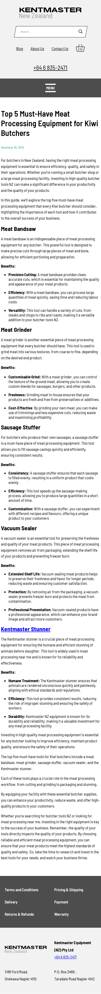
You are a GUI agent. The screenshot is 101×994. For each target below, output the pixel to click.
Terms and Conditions (22, 889)
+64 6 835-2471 (50, 67)
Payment (61, 901)
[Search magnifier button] (80, 31)
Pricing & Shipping (68, 889)
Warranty (61, 914)
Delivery (11, 901)
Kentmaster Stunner (25, 628)
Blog (19, 48)
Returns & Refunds (19, 914)
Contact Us (60, 48)
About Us (37, 48)
